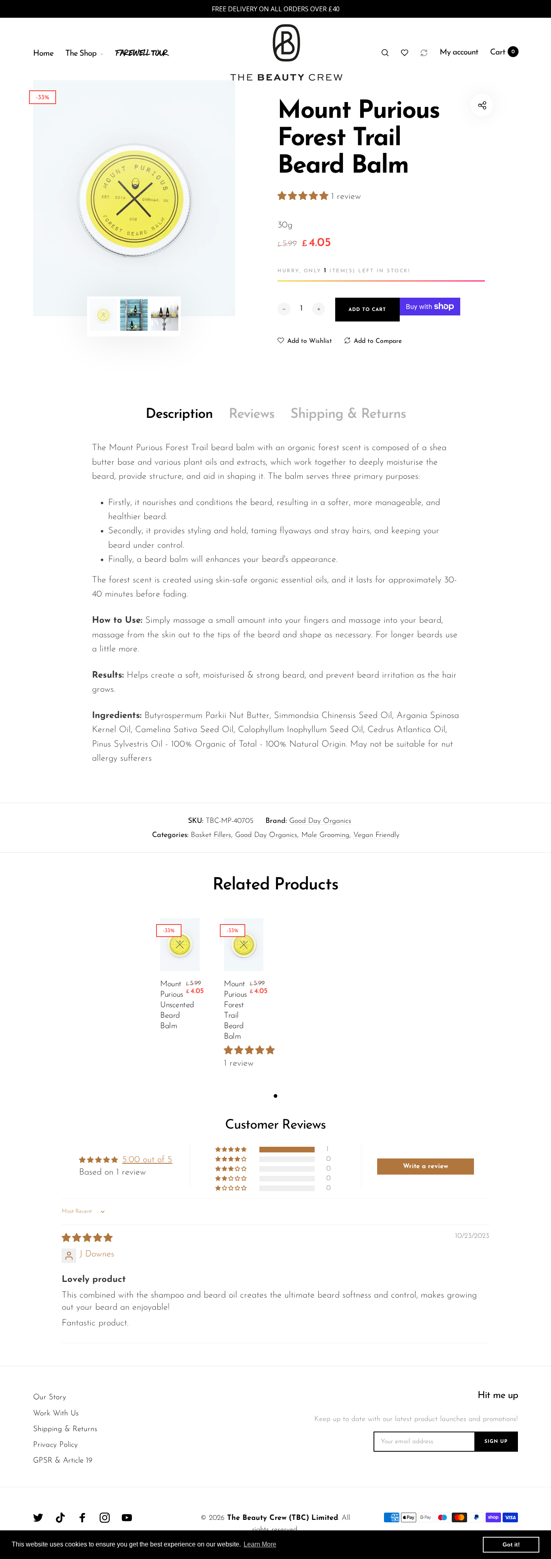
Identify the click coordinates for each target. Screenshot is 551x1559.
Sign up (496, 1441)
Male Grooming (325, 835)
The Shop (80, 54)
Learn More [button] (260, 1544)
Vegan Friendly (376, 835)
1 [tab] (276, 1096)
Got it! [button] (511, 1544)
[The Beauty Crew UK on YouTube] (127, 1518)
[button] (304, 196)
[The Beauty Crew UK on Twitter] (38, 1518)
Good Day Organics (320, 821)
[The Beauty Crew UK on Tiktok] (60, 1518)
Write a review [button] (425, 1166)
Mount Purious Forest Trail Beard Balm (235, 1010)
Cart (502, 52)
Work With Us (56, 1413)
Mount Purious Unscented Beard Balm (172, 1005)
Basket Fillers (211, 835)
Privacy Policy (55, 1445)
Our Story (49, 1397)
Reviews (251, 414)
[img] (87, 1238)
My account (459, 52)
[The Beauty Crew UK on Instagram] (105, 1518)
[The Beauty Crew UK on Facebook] (82, 1518)
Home (43, 54)
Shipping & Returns (348, 414)
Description (179, 414)
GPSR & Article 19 (62, 1461)
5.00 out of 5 (147, 1160)
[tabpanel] (134, 198)
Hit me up (498, 1395)
